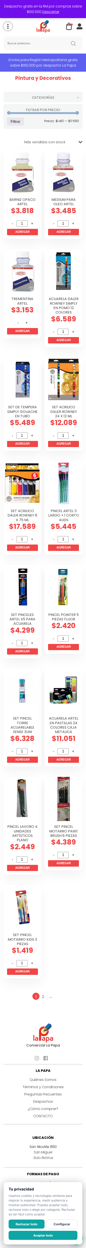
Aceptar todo (43, 1235)
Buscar (73, 43)
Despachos (43, 1101)
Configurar (62, 1224)
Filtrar (15, 121)
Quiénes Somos (43, 1079)
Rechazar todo (26, 1224)
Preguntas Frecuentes (43, 1094)
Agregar (22, 231)
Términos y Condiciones (43, 1086)
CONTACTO (43, 1116)
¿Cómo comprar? (43, 1108)
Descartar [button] (50, 11)
